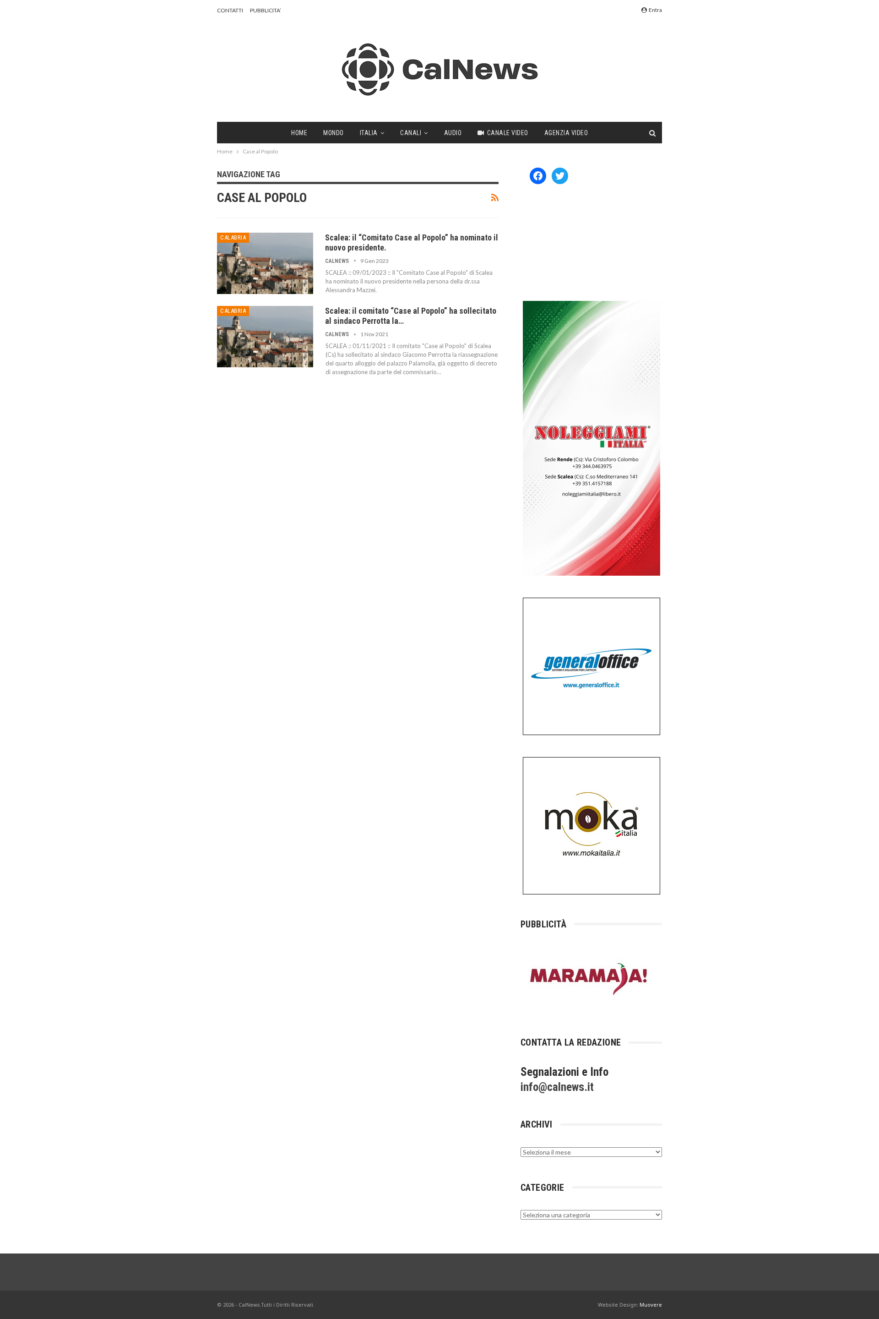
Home (299, 132)
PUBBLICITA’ (265, 10)
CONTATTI (230, 10)
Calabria (233, 237)
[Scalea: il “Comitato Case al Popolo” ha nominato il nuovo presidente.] (265, 263)
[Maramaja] (589, 979)
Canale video (507, 132)
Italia (369, 132)
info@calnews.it (557, 1087)
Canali (410, 132)
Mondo (333, 132)
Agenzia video (566, 132)
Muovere (651, 1304)
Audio (453, 132)
